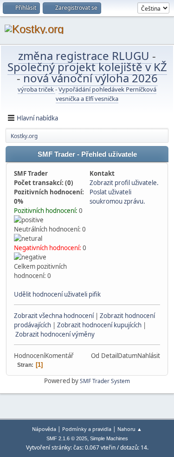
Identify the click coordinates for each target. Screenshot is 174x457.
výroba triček (36, 89)
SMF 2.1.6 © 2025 (66, 438)
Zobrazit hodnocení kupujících (99, 325)
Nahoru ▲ (129, 428)
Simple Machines (109, 438)
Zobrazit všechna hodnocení (54, 315)
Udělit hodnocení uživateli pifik (57, 294)
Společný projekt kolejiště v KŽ (87, 66)
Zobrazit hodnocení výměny (55, 334)
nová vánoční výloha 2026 (90, 78)
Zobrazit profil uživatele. (124, 183)
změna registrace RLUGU (85, 55)
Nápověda (44, 428)
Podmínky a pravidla (86, 428)
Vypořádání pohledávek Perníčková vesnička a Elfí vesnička (106, 94)
